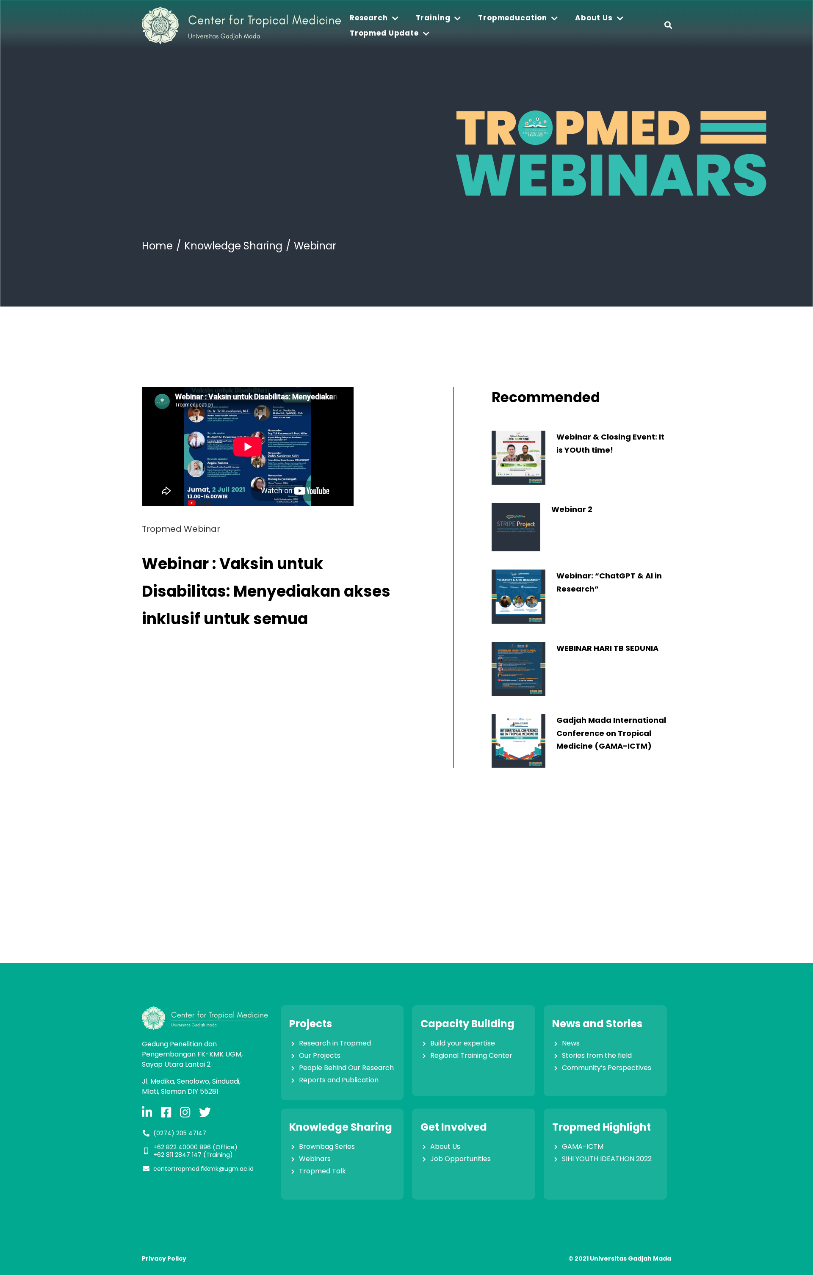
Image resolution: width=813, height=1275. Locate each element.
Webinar (315, 246)
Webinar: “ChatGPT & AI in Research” (609, 582)
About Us (594, 18)
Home (157, 246)
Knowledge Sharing (233, 246)
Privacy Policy (164, 1258)
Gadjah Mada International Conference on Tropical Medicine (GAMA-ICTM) (611, 733)
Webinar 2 (571, 509)
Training (433, 18)
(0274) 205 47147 (179, 1133)
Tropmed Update (384, 33)
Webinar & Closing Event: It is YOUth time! (610, 443)
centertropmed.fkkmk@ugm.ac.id (203, 1169)
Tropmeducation (512, 18)
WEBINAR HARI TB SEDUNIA (607, 648)
